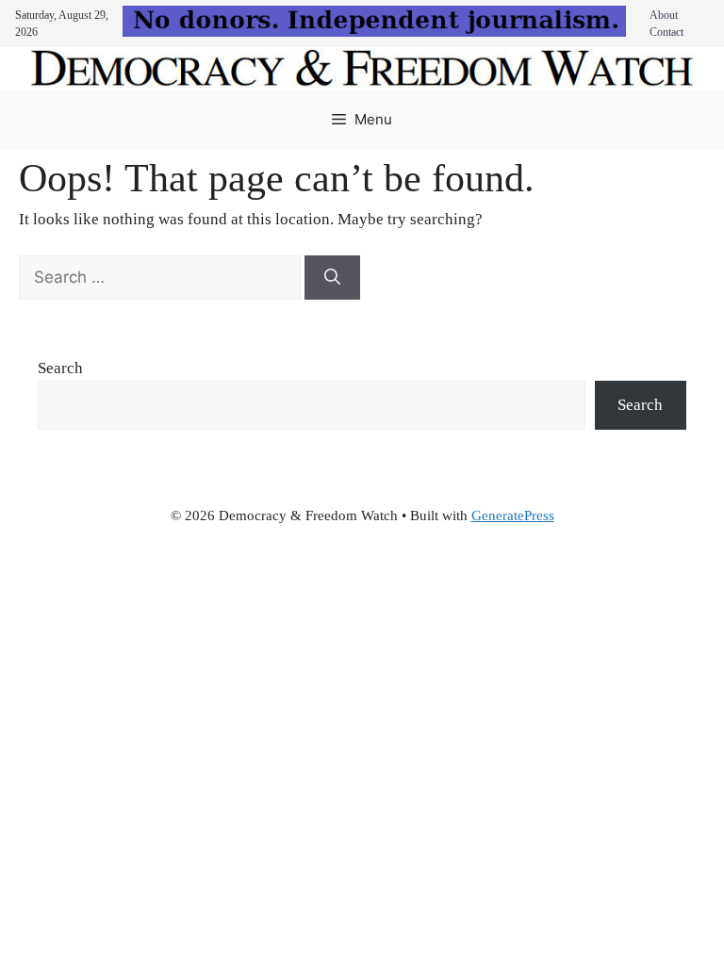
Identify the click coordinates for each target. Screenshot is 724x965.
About (664, 15)
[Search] (332, 278)
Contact (666, 32)
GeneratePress (512, 515)
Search (60, 368)
